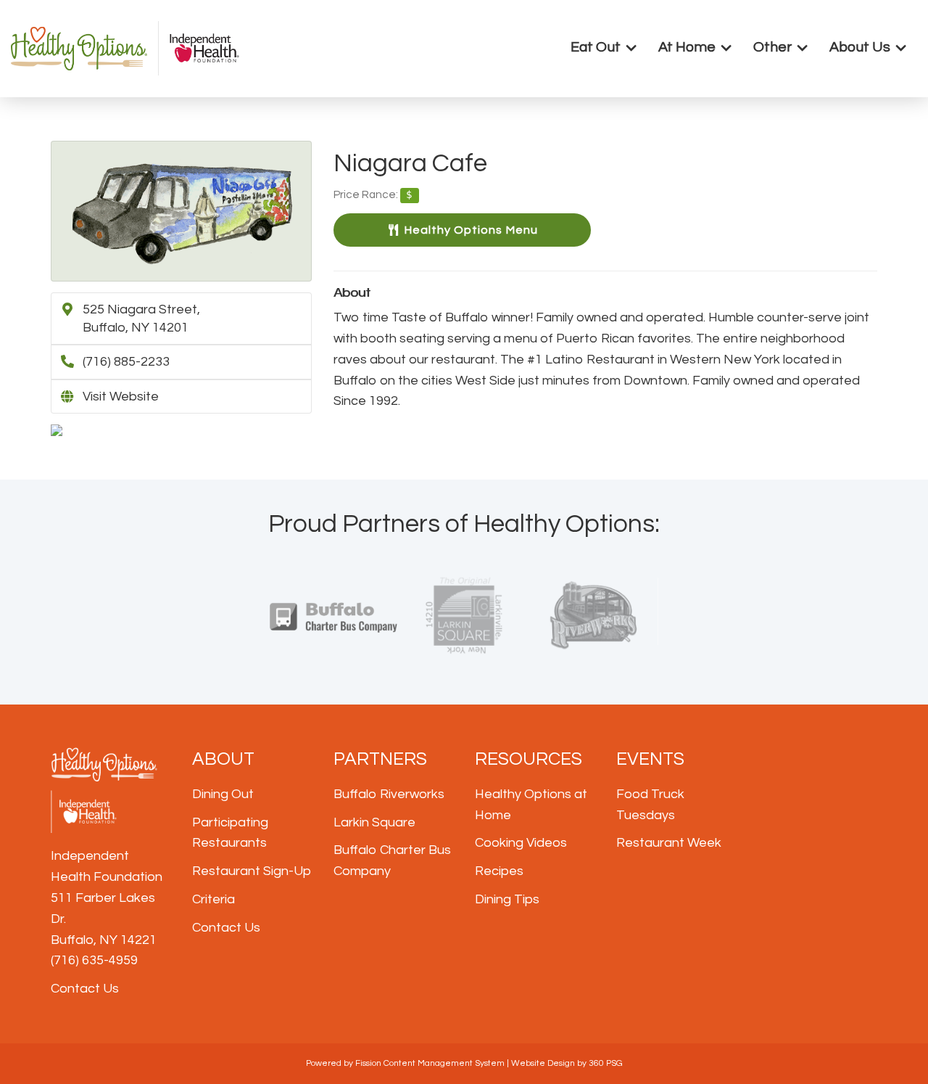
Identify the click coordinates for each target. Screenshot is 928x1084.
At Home (687, 47)
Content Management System (444, 1063)
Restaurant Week (668, 843)
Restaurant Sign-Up (251, 871)
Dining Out (223, 794)
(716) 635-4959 (94, 960)
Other (772, 47)
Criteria (213, 899)
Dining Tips (507, 899)
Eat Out (596, 47)
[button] (462, 230)
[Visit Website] (181, 211)
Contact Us (85, 988)
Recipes (499, 871)
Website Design (543, 1063)
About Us (859, 47)
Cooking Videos (521, 843)
